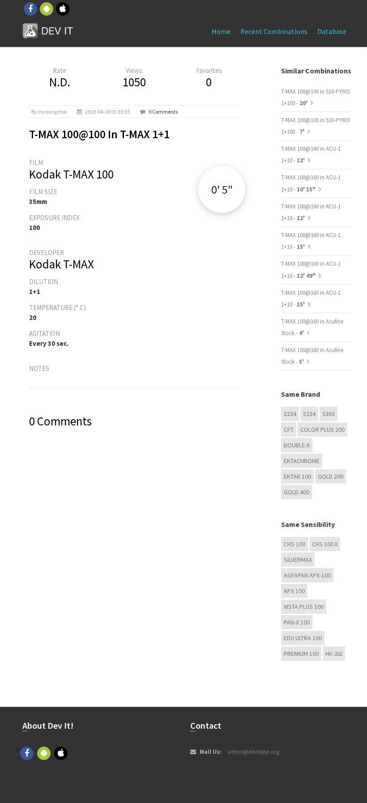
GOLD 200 (330, 476)
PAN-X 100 (297, 622)
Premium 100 (301, 654)
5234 (309, 414)
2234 (290, 414)
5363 (328, 414)
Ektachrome (302, 461)
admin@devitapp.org (253, 752)
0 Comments (163, 111)
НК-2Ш (333, 654)
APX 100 (294, 591)
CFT (289, 429)
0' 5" (222, 189)
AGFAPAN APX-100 (307, 575)
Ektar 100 (297, 476)
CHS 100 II (324, 544)
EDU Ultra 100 (303, 638)
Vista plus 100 (304, 607)
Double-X (297, 445)
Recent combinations (273, 31)
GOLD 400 (296, 492)
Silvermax (298, 560)
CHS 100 (294, 544)
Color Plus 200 (322, 429)
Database (331, 31)
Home (221, 31)
